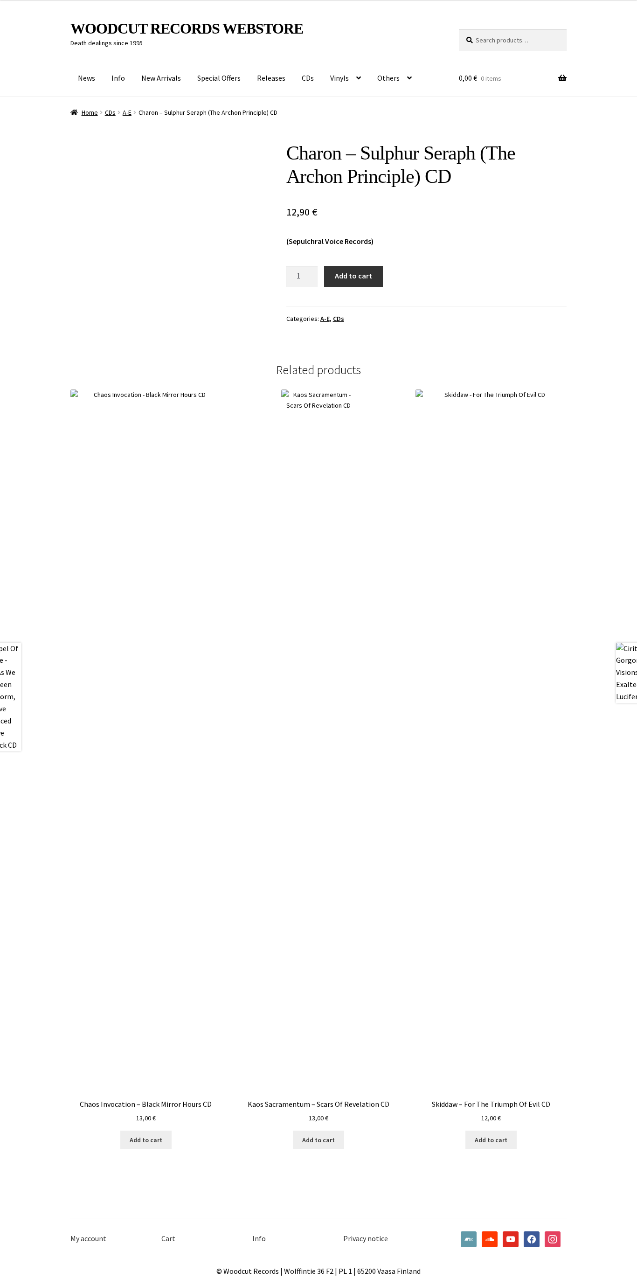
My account (88, 1238)
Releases (271, 78)
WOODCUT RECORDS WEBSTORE (186, 28)
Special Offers (219, 78)
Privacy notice (365, 1238)
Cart (168, 1238)
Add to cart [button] (146, 1140)
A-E (127, 112)
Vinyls (339, 78)
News (86, 78)
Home (90, 112)
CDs (308, 78)
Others (388, 78)
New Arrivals (161, 78)
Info (118, 78)
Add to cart (353, 275)
